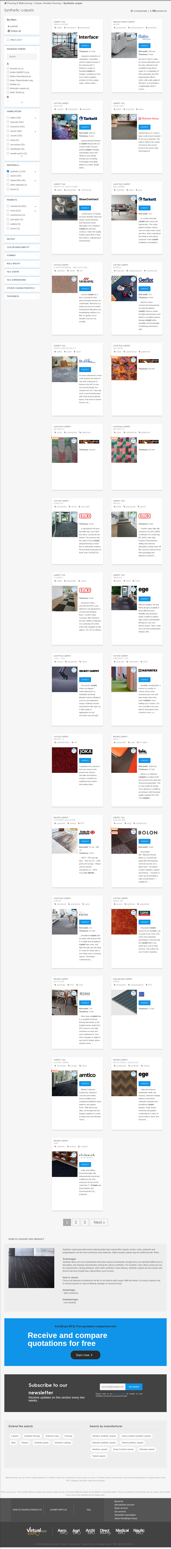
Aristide (15, 84)
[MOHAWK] (90, 279)
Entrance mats (52, 1436)
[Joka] (90, 751)
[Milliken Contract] (90, 360)
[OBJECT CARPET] (90, 670)
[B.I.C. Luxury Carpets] (150, 751)
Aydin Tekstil (17, 92)
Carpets (14, 1436)
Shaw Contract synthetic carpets (136, 1436)
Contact (85, 46)
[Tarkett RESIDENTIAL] (150, 198)
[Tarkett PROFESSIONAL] (90, 117)
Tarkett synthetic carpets (132, 1443)
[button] (22, 48)
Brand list (119, 1501)
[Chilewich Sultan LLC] (90, 1155)
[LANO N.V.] (150, 912)
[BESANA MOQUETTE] (90, 993)
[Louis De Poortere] (90, 832)
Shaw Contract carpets (123, 1449)
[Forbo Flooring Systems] (150, 36)
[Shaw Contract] (90, 198)
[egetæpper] (150, 1074)
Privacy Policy (119, 1394)
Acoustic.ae (16, 68)
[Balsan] (90, 912)
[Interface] (90, 36)
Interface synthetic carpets (104, 1436)
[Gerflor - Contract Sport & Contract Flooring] (150, 279)
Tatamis (24, 1443)
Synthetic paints (41, 1443)
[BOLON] (150, 832)
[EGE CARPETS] (150, 589)
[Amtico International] (90, 1074)
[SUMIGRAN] (150, 993)
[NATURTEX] (150, 670)
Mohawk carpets (147, 1449)
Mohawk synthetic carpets (104, 1443)
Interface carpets (99, 1449)
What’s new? (16, 40)
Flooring (68, 1436)
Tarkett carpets (99, 1456)
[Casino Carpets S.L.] (150, 360)
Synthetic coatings (62, 1443)
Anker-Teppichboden (21, 80)
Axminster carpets (19, 88)
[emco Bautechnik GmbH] (90, 515)
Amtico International (20, 76)
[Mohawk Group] (150, 117)
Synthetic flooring (32, 1436)
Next (99, 1222)
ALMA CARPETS (19, 72)
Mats (13, 1443)
